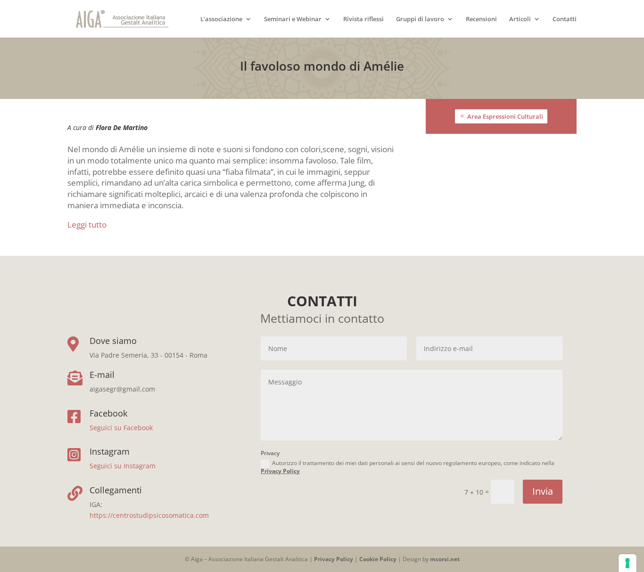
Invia (542, 491)
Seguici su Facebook (121, 427)
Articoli (520, 19)
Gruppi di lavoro (420, 19)
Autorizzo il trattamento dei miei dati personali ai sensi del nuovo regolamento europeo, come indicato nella (407, 466)
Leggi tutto (87, 224)
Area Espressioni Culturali (505, 116)
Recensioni (481, 19)
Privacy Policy (280, 471)
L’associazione (221, 19)
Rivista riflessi (363, 19)
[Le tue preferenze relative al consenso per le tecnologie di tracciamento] (627, 563)
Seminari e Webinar (293, 19)
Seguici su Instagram (123, 465)
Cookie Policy (377, 559)
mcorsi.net (445, 559)
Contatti (565, 19)
